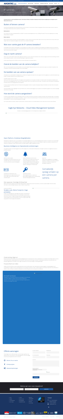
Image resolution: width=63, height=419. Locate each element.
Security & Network (18, 12)
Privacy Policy (52, 416)
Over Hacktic (11, 401)
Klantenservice (21, 398)
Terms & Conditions (45, 416)
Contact (20, 397)
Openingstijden (21, 400)
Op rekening (31, 402)
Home (5, 12)
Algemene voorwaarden (31, 398)
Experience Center (49, 0)
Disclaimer (57, 416)
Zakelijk (10, 398)
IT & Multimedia (12, 400)
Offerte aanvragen (21, 0)
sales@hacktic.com (14, 0)
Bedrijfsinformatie (22, 401)
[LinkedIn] (49, 407)
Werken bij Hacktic (56, 0)
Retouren (30, 401)
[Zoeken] (59, 3)
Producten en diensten (10, 12)
